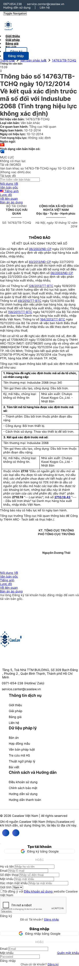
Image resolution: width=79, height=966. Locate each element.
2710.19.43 (62, 497)
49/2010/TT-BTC (29, 300)
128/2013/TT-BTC (41, 286)
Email (3, 870)
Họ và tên (7, 866)
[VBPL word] (2, 153)
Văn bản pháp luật (33, 60)
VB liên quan (9, 198)
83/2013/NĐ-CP (40, 262)
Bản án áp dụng (11, 202)
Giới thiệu (15, 705)
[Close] (0, 843)
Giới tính (5, 887)
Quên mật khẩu (68, 953)
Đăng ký (53, 964)
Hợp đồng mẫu (19, 743)
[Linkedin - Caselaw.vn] (15, 832)
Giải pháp (15, 711)
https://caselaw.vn (60, 821)
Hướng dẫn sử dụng (17, 7)
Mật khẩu (6, 879)
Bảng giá (15, 717)
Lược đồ (6, 195)
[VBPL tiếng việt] (2, 145)
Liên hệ (45, 7)
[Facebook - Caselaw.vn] (5, 832)
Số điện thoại (9, 875)
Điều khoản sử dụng (23, 782)
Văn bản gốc (9, 187)
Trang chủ (7, 60)
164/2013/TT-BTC (52, 319)
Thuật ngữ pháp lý (22, 761)
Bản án (14, 737)
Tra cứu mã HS (19, 755)
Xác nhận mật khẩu (14, 883)
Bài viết (10, 47)
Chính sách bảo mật (23, 788)
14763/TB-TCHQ (64, 60)
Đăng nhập (51, 919)
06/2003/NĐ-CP (40, 249)
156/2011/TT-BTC (20, 312)
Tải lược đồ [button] (8, 176)
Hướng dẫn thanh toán (25, 800)
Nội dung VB (9, 183)
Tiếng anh (11, 191)
